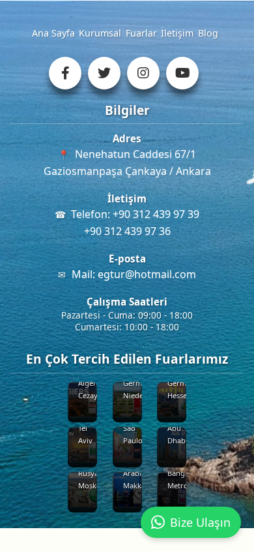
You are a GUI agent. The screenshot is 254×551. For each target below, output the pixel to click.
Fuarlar (141, 33)
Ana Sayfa (53, 33)
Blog (208, 33)
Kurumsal (100, 33)
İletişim (177, 33)
